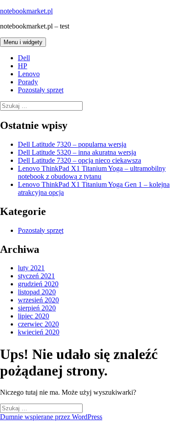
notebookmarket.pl (26, 11)
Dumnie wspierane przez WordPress (51, 417)
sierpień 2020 (37, 308)
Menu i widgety (23, 42)
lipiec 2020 (33, 316)
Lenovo (29, 74)
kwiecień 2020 (38, 332)
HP (22, 66)
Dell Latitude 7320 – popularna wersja (72, 144)
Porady (28, 82)
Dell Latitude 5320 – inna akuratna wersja (77, 152)
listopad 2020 (37, 292)
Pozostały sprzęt (40, 90)
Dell (24, 58)
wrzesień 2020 (38, 300)
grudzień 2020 (38, 284)
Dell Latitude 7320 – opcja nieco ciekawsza (79, 160)
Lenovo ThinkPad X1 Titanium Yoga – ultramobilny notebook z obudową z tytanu (92, 172)
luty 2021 (31, 268)
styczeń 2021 (36, 276)
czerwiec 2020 (38, 324)
